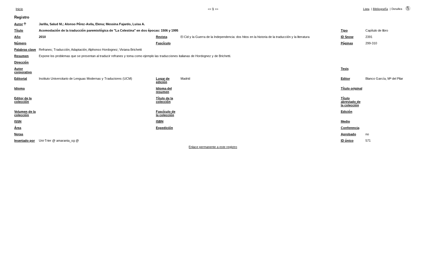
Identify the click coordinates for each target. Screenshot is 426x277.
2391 (368, 37)
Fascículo (163, 43)
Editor (345, 78)
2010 (42, 37)
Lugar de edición (163, 80)
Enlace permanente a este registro (213, 147)
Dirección (21, 62)
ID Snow (347, 37)
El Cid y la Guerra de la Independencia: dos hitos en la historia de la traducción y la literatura (245, 37)
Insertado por (24, 140)
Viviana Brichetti (130, 49)
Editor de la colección (23, 99)
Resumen (21, 56)
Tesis (345, 68)
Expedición (164, 128)
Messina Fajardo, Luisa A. (125, 24)
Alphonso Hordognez (103, 49)
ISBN (159, 121)
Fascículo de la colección (165, 113)
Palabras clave (25, 49)
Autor (18, 24)
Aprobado (348, 134)
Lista (366, 8)
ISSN (17, 121)
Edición (346, 111)
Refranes (45, 49)
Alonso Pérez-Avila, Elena (84, 24)
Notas (18, 134)
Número (20, 43)
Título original (351, 88)
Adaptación (79, 49)
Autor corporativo (23, 70)
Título (18, 30)
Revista (161, 37)
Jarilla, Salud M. (51, 24)
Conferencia (350, 128)
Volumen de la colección (25, 113)
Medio (345, 121)
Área (17, 128)
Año (17, 37)
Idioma (19, 88)
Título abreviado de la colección (351, 101)
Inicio (19, 9)
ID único (347, 140)
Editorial (20, 78)
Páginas (347, 43)
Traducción (62, 49)
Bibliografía (380, 8)
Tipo (344, 30)
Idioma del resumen (164, 90)
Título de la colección (164, 99)
